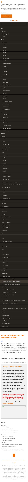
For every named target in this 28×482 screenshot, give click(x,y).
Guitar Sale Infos (5, 427)
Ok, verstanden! (6, 16)
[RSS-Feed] (19, 329)
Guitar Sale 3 (3, 442)
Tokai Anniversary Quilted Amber (8, 438)
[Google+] (14, 329)
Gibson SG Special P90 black (7, 429)
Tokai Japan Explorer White (7, 440)
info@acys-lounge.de (7, 468)
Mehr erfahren (4, 13)
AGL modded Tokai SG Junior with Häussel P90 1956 (12, 444)
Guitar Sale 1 (3, 425)
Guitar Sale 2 (3, 434)
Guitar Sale (3, 422)
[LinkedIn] (11, 329)
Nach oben (14, 455)
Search (25, 20)
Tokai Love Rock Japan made (7, 436)
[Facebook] (17, 329)
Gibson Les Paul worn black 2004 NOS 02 (10, 432)
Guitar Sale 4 (3, 448)
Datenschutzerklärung (7, 403)
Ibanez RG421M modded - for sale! (8, 446)
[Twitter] (8, 329)
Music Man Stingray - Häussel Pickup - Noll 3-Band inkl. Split (13, 450)
